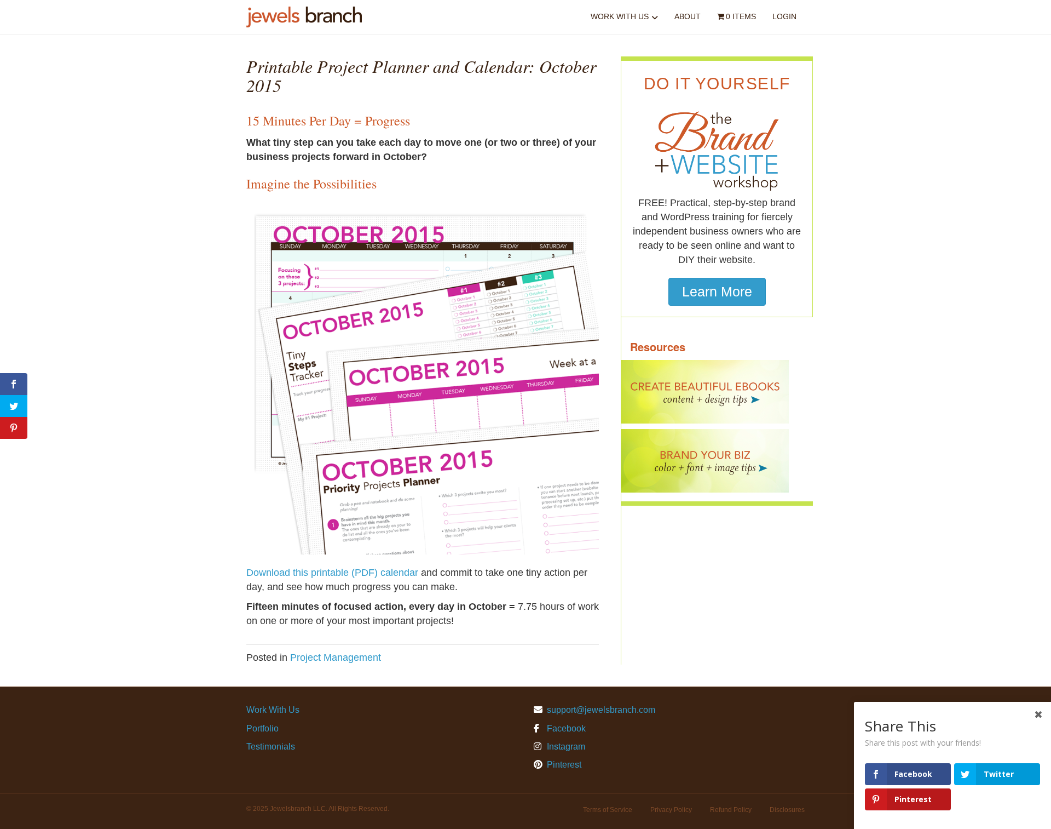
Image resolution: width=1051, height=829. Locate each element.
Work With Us (620, 16)
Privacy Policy (671, 810)
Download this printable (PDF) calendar (332, 572)
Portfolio (262, 728)
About (687, 16)
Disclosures (787, 810)
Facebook (565, 728)
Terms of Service (607, 810)
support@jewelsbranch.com (601, 709)
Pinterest (563, 764)
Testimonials (270, 746)
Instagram (565, 746)
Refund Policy (731, 810)
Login (784, 16)
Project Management (335, 657)
